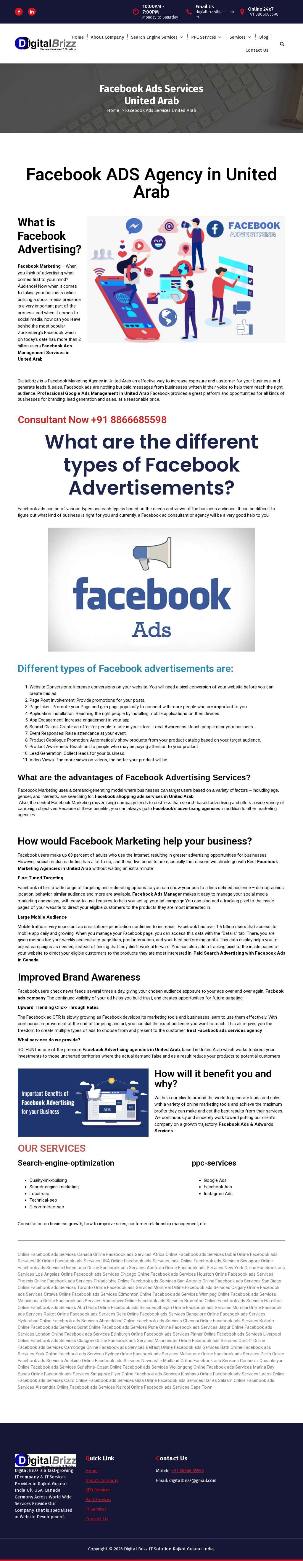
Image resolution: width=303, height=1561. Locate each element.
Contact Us (257, 50)
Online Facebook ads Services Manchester (136, 1340)
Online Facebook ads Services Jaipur (195, 1327)
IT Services (96, 1509)
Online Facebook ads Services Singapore (220, 1261)
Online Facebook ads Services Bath (195, 1347)
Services (238, 37)
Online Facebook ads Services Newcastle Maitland (130, 1360)
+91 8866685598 (129, 420)
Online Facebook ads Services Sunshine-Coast (63, 1367)
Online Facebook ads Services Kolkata (237, 1320)
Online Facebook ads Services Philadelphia (75, 1281)
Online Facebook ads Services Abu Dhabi (58, 1307)
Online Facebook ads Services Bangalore (166, 1314)
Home (78, 37)
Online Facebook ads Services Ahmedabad (81, 1320)
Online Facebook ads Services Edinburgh (90, 1334)
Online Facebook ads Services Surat (53, 1327)
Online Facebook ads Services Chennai (161, 1320)
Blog (263, 37)
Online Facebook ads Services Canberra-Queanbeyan (231, 1360)
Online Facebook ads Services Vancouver (83, 1300)
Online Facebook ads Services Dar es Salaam (189, 1380)
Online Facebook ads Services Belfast (123, 1347)
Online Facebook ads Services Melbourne (160, 1354)
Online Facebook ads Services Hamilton (243, 1300)
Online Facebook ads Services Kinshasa (160, 1374)
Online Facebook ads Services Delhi (91, 1314)
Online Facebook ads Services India (145, 1261)
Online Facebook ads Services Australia (125, 1267)
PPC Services (203, 37)
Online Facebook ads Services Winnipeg (178, 1294)
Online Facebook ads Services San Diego (241, 1281)
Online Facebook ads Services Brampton (164, 1300)
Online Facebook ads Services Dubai (201, 1254)
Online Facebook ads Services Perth (236, 1354)
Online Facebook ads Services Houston (176, 1274)
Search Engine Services (154, 37)
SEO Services (98, 1490)
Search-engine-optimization (66, 1163)
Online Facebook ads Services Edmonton (98, 1294)
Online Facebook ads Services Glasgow (56, 1340)
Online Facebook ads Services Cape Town (171, 1387)
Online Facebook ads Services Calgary (209, 1287)
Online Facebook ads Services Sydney (82, 1354)
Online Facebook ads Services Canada (55, 1254)
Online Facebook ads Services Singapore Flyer (75, 1374)
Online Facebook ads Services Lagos (236, 1374)
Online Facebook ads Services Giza (110, 1380)
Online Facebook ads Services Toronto (55, 1287)
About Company (107, 37)
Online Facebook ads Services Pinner (167, 1334)
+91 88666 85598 (188, 1470)
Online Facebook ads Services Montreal (132, 1287)
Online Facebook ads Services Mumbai (211, 1307)
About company (102, 1480)
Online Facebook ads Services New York (204, 1267)
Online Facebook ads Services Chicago (98, 1274)
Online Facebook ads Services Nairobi (93, 1387)
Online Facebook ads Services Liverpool (242, 1334)
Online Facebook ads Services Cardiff (215, 1340)
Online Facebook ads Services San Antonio (160, 1281)
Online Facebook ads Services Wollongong (151, 1367)
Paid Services (98, 1499)
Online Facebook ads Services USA (76, 1261)
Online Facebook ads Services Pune (123, 1327)
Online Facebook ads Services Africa (129, 1254)
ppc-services (214, 1163)
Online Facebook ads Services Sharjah (135, 1307)
